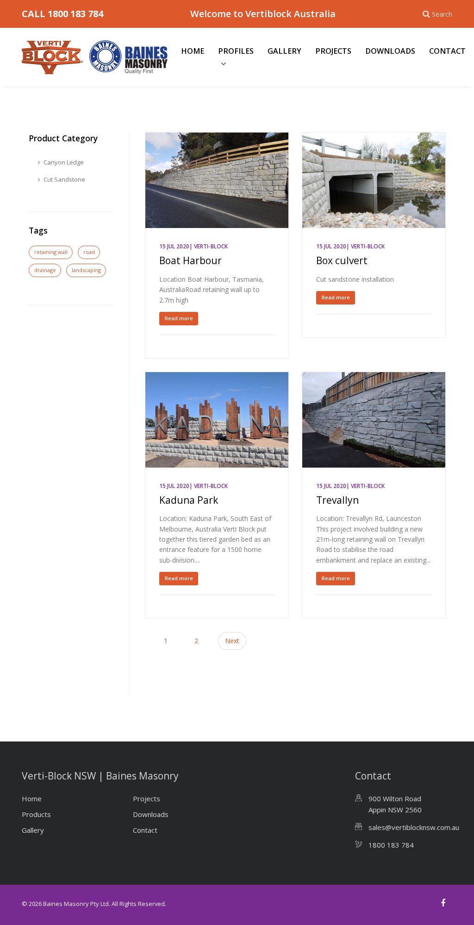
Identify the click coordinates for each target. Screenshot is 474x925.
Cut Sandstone (64, 179)
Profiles (236, 51)
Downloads (390, 51)
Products (36, 814)
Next (232, 640)
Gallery (284, 51)
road (89, 251)
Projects (333, 51)
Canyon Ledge (64, 162)
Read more (179, 318)
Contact (447, 51)
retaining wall (51, 251)
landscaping (86, 269)
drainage (45, 269)
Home (192, 51)
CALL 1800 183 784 (62, 13)
